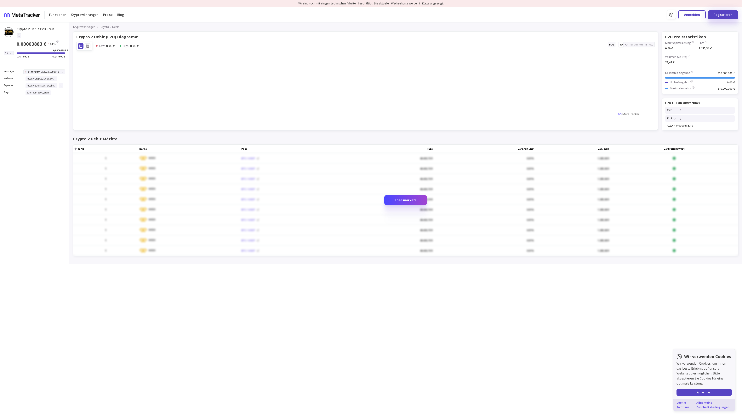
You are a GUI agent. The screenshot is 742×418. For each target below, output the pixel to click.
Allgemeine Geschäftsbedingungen (712, 405)
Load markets (405, 200)
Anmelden (692, 15)
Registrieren (723, 15)
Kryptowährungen (85, 15)
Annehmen (704, 392)
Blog (120, 15)
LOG (611, 44)
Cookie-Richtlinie (682, 405)
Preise (108, 15)
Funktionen (57, 15)
